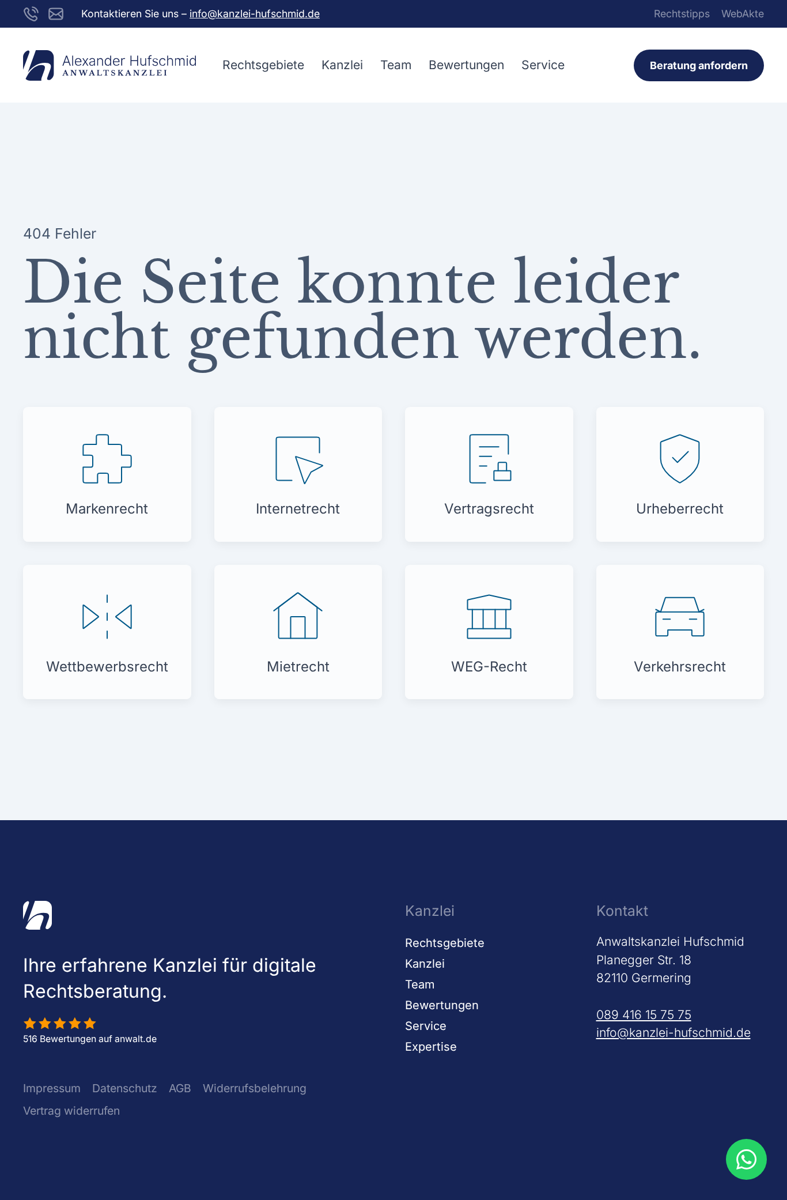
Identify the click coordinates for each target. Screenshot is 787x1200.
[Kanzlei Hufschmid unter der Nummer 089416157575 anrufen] (31, 13)
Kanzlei (342, 65)
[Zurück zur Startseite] (109, 65)
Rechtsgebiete (445, 943)
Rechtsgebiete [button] (263, 65)
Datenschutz (124, 1088)
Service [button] (543, 65)
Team (395, 65)
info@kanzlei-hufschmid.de (255, 13)
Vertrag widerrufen (71, 1111)
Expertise (431, 1047)
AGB (180, 1088)
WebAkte (742, 13)
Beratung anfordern (699, 65)
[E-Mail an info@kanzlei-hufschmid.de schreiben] (56, 13)
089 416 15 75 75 (643, 1014)
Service (426, 1026)
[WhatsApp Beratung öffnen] (746, 1159)
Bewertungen (466, 65)
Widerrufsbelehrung (255, 1088)
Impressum (52, 1088)
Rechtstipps (682, 13)
